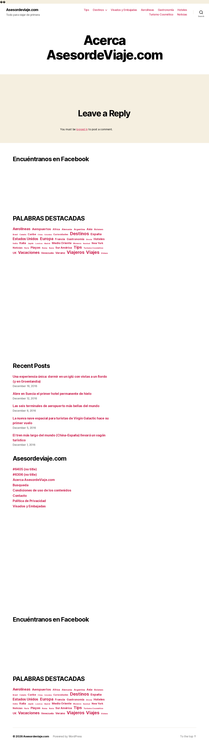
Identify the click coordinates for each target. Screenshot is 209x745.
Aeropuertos (41, 229)
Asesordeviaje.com (22, 10)
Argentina (79, 229)
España (96, 234)
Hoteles (182, 9)
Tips (86, 9)
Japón (31, 243)
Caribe (32, 234)
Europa (46, 238)
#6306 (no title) (25, 474)
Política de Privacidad (29, 501)
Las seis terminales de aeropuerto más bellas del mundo (56, 406)
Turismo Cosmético (161, 14)
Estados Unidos (25, 239)
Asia (89, 229)
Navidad (86, 243)
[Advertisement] (61, 308)
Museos (77, 243)
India (15, 243)
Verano (60, 252)
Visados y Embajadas (124, 9)
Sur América (63, 247)
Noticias (182, 14)
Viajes (92, 252)
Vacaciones (28, 252)
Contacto (20, 496)
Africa (56, 229)
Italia (22, 243)
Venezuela (47, 253)
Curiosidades (60, 234)
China (40, 235)
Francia (60, 239)
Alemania (67, 229)
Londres (39, 243)
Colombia (48, 235)
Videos (104, 253)
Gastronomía (166, 9)
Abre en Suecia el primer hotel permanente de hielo (52, 394)
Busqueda (20, 485)
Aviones (98, 229)
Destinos (98, 9)
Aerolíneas (147, 9)
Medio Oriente (62, 243)
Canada (22, 235)
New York (97, 243)
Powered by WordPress (67, 736)
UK (14, 252)
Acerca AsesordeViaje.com (34, 480)
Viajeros (75, 252)
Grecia (89, 239)
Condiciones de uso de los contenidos (42, 490)
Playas (35, 247)
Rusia (51, 248)
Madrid (47, 243)
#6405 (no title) (25, 469)
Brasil (15, 235)
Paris (26, 248)
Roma (44, 248)
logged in (82, 129)
